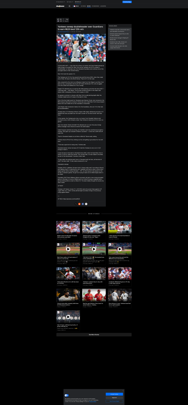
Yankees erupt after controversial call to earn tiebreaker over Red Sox (120, 30)
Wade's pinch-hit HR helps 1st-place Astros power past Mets (67, 236)
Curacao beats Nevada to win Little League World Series (118, 46)
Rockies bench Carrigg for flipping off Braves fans (119, 38)
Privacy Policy (92, 401)
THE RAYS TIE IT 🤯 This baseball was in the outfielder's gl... (93, 257)
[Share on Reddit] (79, 204)
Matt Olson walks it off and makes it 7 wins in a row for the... (67, 257)
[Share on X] (76, 204)
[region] (94, 397)
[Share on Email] (86, 204)
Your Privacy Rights (114, 401)
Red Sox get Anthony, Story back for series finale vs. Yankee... (93, 304)
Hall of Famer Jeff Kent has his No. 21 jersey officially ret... (67, 325)
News (89, 6)
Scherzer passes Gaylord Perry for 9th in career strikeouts (119, 34)
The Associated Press (63, 31)
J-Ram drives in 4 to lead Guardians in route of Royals (119, 236)
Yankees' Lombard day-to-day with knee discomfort (92, 282)
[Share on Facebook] (83, 204)
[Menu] (69, 6)
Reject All (114, 397)
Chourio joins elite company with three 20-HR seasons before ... (67, 304)
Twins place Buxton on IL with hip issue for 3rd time (68, 282)
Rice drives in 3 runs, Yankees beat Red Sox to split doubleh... (120, 304)
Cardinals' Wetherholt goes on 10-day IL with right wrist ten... (119, 282)
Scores (83, 6)
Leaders (103, 6)
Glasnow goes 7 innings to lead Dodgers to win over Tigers (91, 236)
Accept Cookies (114, 394)
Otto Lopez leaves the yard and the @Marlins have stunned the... (118, 257)
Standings (95, 6)
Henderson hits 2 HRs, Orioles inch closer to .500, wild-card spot (118, 42)
